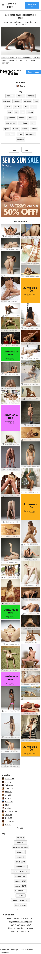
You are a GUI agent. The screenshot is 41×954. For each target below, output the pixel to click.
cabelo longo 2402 (20, 847)
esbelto (22, 117)
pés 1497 (20, 895)
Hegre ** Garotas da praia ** (20, 925)
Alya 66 (8, 795)
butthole (20, 139)
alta (9, 112)
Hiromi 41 (9, 801)
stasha (34, 128)
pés (36, 101)
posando (32, 117)
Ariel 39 (8, 808)
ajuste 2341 (20, 861)
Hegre (20, 921)
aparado (10, 95)
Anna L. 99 (9, 778)
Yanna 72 (9, 788)
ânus (33, 106)
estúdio (17, 106)
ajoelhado (23, 123)
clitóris (30, 112)
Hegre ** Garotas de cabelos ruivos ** (20, 918)
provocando (10, 123)
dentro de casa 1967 (20, 871)
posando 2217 (20, 866)
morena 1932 (20, 876)
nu (16, 112)
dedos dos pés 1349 (20, 900)
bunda (8, 106)
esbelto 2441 (21, 842)
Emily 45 (8, 798)
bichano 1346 (20, 905)
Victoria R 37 (10, 821)
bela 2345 (20, 857)
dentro (24, 128)
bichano (27, 101)
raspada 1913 (20, 881)
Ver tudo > (20, 828)
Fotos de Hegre (11, 5)
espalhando (10, 117)
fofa (26, 106)
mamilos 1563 (20, 890)
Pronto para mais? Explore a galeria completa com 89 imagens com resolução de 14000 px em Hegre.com (20, 60)
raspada (6, 101)
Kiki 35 (8, 824)
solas (20, 134)
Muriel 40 (8, 805)
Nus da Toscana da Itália (20, 931)
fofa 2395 (20, 852)
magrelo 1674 (20, 886)
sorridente (10, 134)
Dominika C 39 (11, 811)
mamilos (31, 95)
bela (33, 123)
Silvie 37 (8, 818)
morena (20, 95)
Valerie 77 (9, 785)
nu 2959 (20, 837)
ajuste (6, 128)
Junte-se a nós (32, 5)
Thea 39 (8, 814)
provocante (30, 134)
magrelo (17, 101)
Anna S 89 (9, 782)
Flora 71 (8, 791)
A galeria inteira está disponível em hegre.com (20, 22)
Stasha (22, 86)
